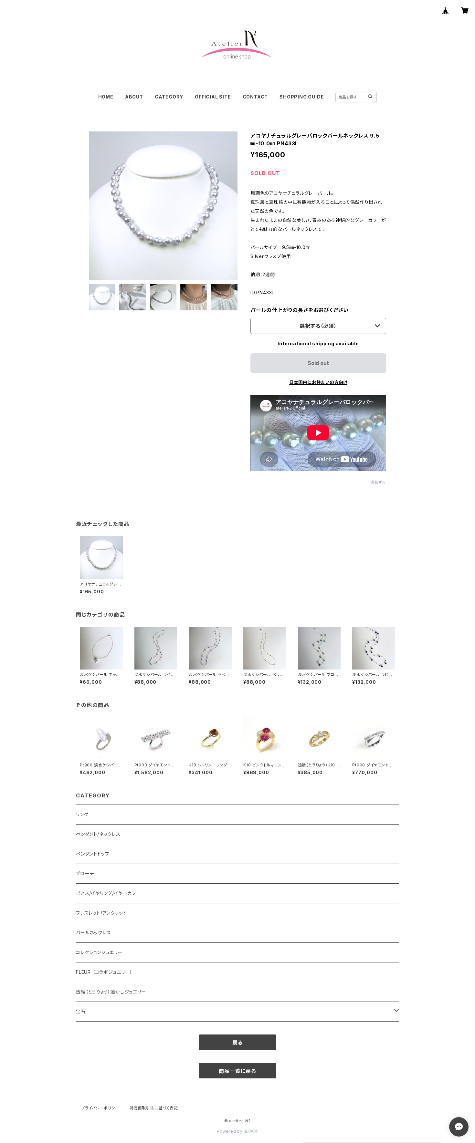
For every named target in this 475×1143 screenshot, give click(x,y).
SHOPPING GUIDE (302, 96)
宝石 (81, 1011)
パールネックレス (93, 932)
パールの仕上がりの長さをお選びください (299, 310)
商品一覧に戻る (237, 1071)
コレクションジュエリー (99, 952)
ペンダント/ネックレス (98, 834)
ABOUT (134, 96)
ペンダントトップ (92, 854)
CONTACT (255, 96)
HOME (105, 96)
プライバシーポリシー (100, 1108)
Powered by (230, 1131)
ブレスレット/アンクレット (101, 913)
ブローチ (85, 873)
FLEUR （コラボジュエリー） (104, 972)
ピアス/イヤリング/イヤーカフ (106, 893)
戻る (237, 1042)
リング (82, 814)
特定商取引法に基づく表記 (154, 1108)
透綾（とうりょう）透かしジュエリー (111, 991)
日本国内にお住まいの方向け (318, 382)
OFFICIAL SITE (213, 96)
